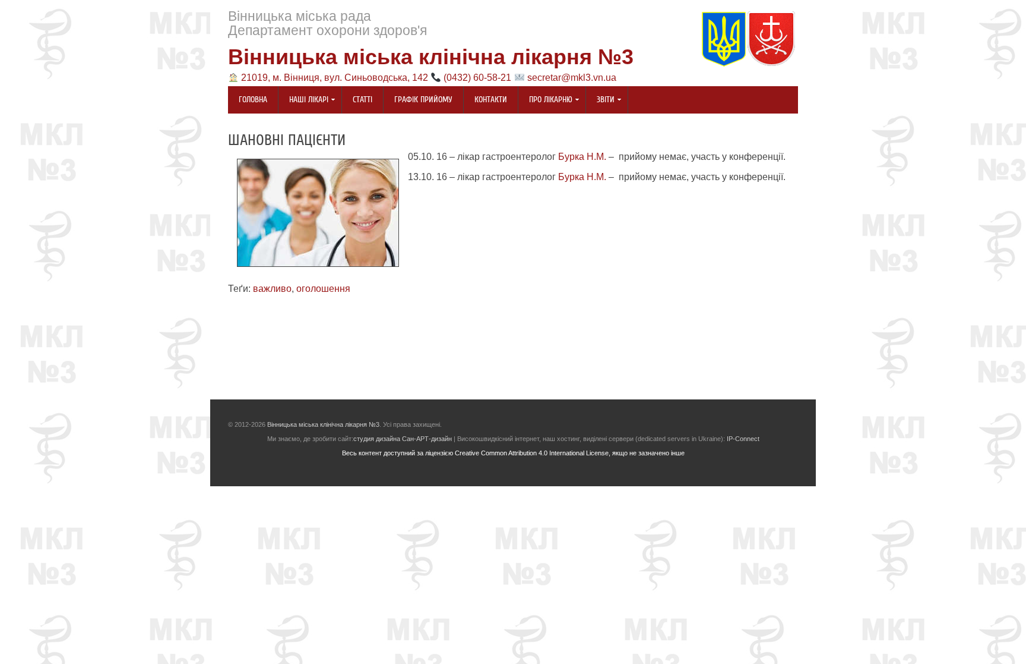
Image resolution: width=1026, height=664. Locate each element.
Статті (362, 100)
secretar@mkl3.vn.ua (571, 78)
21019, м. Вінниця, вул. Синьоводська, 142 (334, 78)
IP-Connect (743, 438)
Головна (253, 100)
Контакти (490, 100)
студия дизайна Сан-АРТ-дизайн (402, 438)
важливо (272, 289)
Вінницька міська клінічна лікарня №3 (431, 57)
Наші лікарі (303, 100)
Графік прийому (423, 100)
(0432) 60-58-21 (477, 78)
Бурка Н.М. (582, 157)
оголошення (323, 289)
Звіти (600, 100)
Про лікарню (545, 100)
